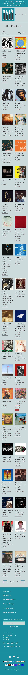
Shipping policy (9, 599)
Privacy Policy (8, 608)
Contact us (7, 595)
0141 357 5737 (12, 643)
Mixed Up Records (17, 670)
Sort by (3, 31)
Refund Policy (8, 604)
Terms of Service (9, 612)
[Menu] (25, 14)
